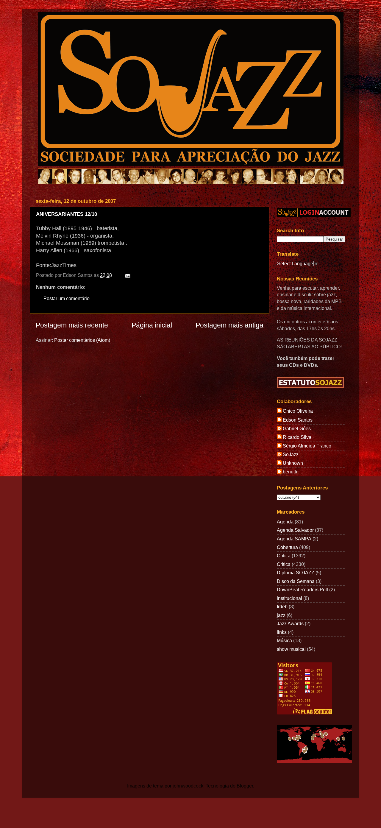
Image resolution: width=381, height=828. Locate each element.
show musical (291, 649)
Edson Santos (298, 419)
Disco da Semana (296, 581)
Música (284, 640)
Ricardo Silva (297, 437)
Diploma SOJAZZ (295, 572)
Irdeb (282, 606)
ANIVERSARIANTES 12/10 (66, 214)
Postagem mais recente (72, 325)
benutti (290, 471)
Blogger (245, 785)
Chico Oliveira (298, 411)
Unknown (293, 463)
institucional (289, 598)
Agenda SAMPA (294, 538)
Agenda (285, 521)
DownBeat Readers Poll (302, 589)
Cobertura (287, 547)
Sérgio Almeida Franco (307, 445)
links (282, 632)
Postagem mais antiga (229, 325)
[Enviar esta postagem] (126, 275)
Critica (284, 555)
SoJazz (291, 454)
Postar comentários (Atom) (82, 340)
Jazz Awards (290, 623)
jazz (281, 615)
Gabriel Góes (297, 428)
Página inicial (152, 325)
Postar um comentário (66, 298)
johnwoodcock (188, 785)
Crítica (284, 564)
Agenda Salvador (295, 530)
